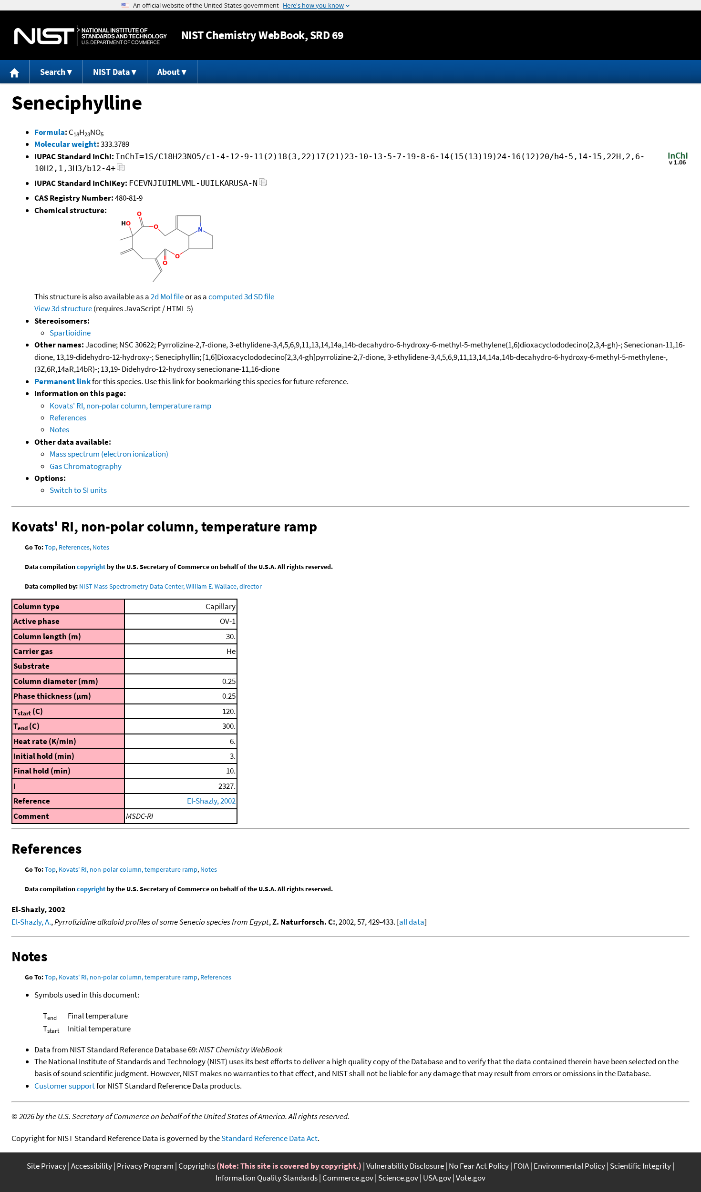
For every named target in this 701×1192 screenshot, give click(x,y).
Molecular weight (65, 144)
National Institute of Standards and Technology (90, 35)
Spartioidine (70, 332)
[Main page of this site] (15, 71)
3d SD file (259, 296)
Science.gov (398, 1177)
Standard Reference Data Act (269, 1138)
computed (225, 296)
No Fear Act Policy (479, 1166)
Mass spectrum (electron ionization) (109, 453)
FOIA (521, 1166)
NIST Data (111, 71)
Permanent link (62, 381)
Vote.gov (470, 1177)
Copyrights (196, 1166)
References (68, 417)
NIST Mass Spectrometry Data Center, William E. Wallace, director (170, 586)
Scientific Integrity (640, 1166)
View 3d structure (63, 308)
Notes (59, 429)
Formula (49, 132)
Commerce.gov (347, 1177)
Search (52, 71)
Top (50, 547)
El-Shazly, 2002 (211, 800)
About (168, 71)
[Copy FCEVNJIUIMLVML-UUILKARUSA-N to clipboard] (263, 184)
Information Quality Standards (267, 1177)
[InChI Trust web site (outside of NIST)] (678, 164)
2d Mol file (167, 296)
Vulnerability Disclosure (405, 1166)
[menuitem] (15, 71)
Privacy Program (145, 1166)
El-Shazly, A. (31, 922)
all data (411, 922)
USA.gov (437, 1177)
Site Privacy (46, 1166)
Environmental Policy (569, 1166)
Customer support (64, 1085)
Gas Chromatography (86, 466)
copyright (91, 566)
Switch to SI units (78, 490)
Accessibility (91, 1166)
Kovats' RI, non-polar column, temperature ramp (130, 405)
